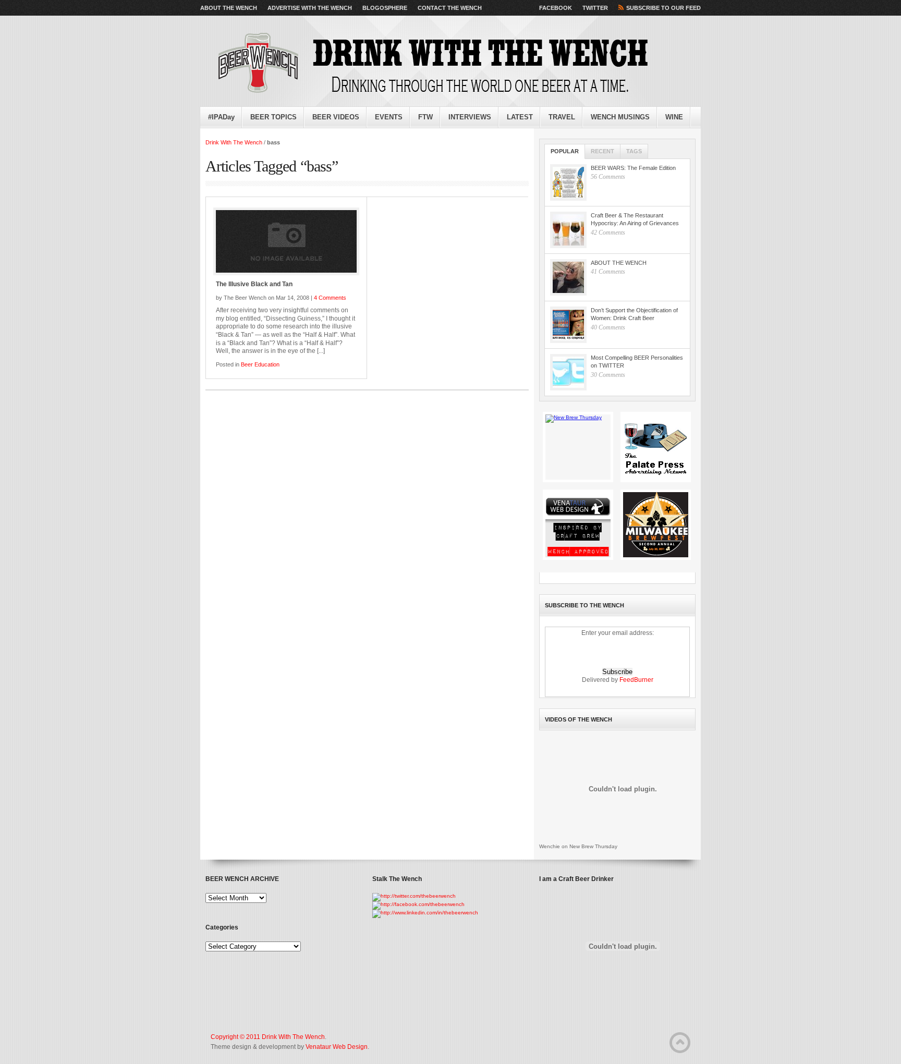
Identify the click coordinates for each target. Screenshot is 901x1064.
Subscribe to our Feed (663, 8)
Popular (565, 151)
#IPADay (221, 117)
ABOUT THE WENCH (228, 8)
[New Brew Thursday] (578, 447)
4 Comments (330, 298)
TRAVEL (562, 117)
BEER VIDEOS (335, 117)
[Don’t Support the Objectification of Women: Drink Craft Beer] (568, 325)
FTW (425, 117)
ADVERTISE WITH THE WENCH (309, 8)
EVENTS (389, 117)
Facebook (555, 8)
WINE (674, 117)
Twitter (595, 8)
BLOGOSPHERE (384, 8)
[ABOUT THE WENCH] (568, 277)
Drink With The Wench (233, 142)
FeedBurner (636, 680)
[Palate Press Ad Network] (655, 447)
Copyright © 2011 (236, 1037)
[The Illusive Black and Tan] (286, 241)
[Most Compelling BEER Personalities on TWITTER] (568, 372)
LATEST (520, 117)
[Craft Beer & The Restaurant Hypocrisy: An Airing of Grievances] (568, 230)
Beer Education (260, 364)
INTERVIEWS (469, 117)
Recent (602, 151)
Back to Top (679, 1042)
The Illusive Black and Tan (254, 284)
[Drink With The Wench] (429, 63)
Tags (634, 151)
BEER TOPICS (273, 117)
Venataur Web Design (337, 1046)
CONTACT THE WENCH (450, 8)
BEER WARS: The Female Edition (633, 168)
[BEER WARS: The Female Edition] (568, 182)
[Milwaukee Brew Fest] (655, 525)
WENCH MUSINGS (620, 117)
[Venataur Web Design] (578, 525)
